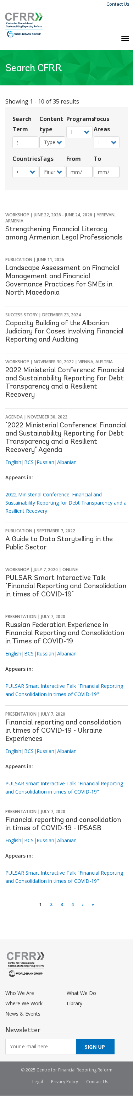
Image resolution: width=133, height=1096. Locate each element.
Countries (25, 159)
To (97, 159)
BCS (29, 462)
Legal (37, 1082)
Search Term (22, 124)
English (13, 462)
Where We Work (24, 1003)
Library (74, 1003)
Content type (51, 124)
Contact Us (117, 4)
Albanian (67, 462)
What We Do (81, 993)
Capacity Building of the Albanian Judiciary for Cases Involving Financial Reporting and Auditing (64, 331)
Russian (45, 462)
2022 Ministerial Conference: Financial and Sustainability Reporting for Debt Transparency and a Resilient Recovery (66, 502)
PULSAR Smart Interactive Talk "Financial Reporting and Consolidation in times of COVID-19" (65, 586)
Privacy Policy (64, 1082)
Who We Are (19, 993)
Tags (46, 159)
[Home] (24, 25)
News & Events (22, 1013)
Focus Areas (102, 124)
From (73, 159)
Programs (79, 119)
